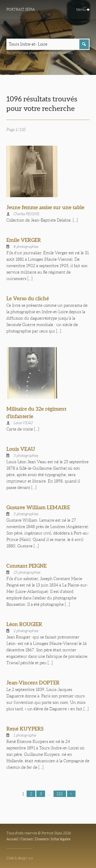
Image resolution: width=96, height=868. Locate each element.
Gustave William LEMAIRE (38, 507)
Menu (81, 9)
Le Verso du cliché (27, 298)
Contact (26, 839)
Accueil (12, 839)
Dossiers (42, 839)
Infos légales (60, 839)
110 (60, 794)
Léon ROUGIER (24, 624)
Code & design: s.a (19, 858)
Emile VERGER (23, 240)
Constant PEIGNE (26, 566)
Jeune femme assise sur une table (45, 207)
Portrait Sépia (20, 9)
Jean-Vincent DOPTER (33, 683)
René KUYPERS (25, 729)
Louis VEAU (20, 449)
